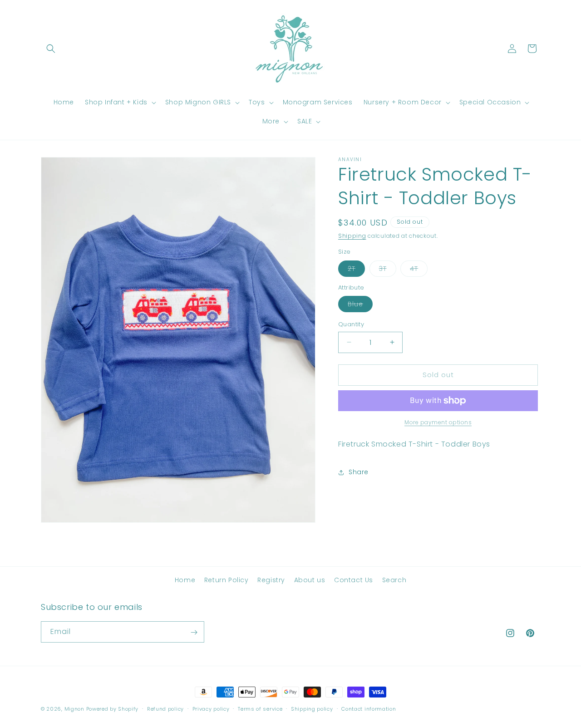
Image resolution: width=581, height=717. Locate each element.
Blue (360, 305)
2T (356, 270)
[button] (51, 49)
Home (185, 579)
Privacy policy (211, 708)
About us (309, 579)
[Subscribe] (194, 632)
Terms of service (260, 708)
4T (419, 270)
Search (394, 579)
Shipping (352, 236)
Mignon (75, 708)
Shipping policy (312, 708)
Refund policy (165, 708)
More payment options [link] (438, 422)
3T (387, 270)
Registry (271, 579)
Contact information (368, 708)
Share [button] (359, 471)
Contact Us (353, 579)
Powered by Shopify (112, 708)
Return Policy (226, 579)
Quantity (351, 324)
